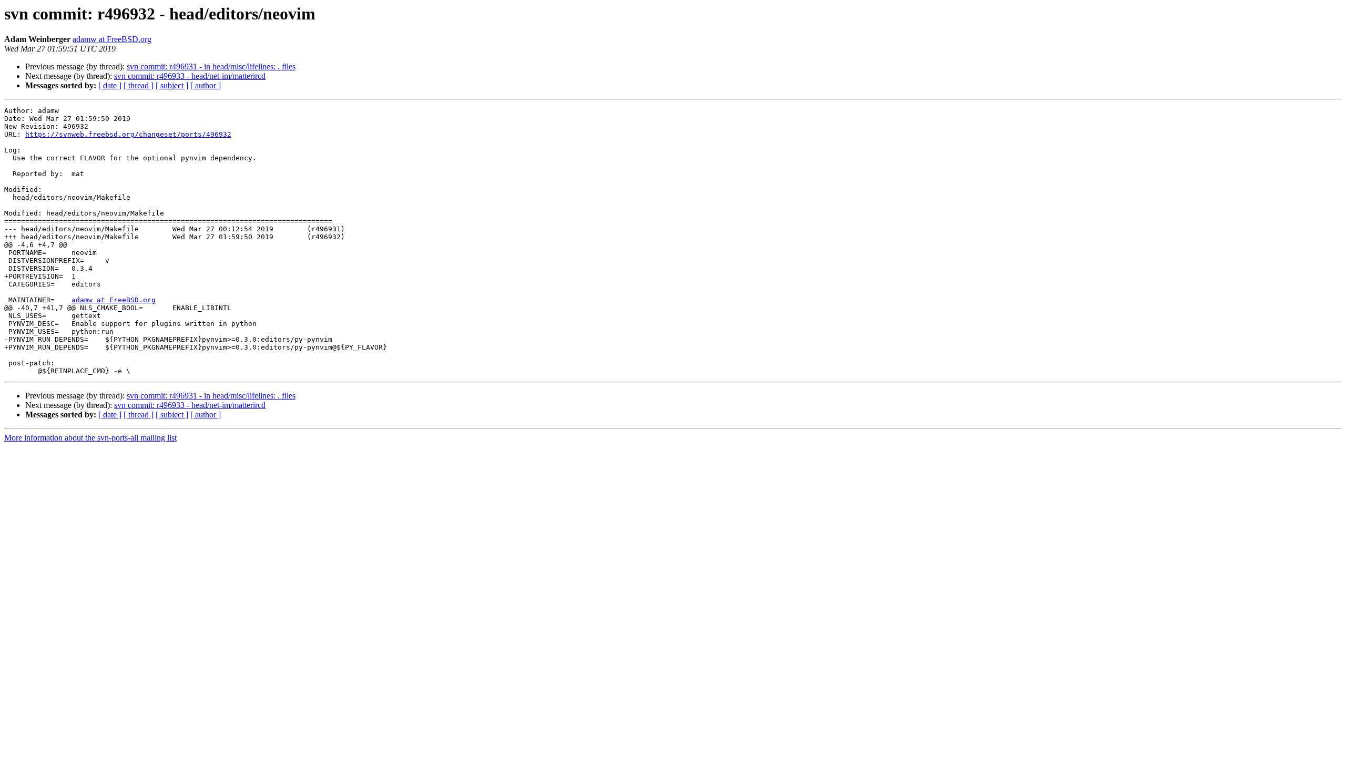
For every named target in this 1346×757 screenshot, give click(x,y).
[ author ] (205, 85)
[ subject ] (172, 85)
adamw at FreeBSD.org (112, 39)
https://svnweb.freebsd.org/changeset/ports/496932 (128, 134)
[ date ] (109, 85)
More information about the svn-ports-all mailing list (90, 437)
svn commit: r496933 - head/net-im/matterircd (190, 75)
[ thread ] (139, 85)
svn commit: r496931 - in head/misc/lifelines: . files (211, 66)
